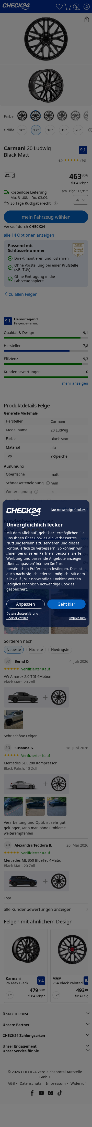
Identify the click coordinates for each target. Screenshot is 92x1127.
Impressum (77, 618)
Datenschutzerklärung (22, 613)
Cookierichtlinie (17, 618)
